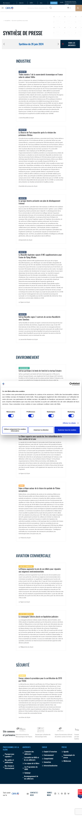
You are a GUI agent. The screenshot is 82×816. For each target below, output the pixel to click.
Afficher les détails (69, 423)
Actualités (7, 20)
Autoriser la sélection (41, 430)
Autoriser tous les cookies (67, 430)
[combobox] (7, 4)
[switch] (31, 415)
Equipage (54, 3)
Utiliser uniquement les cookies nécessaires (15, 430)
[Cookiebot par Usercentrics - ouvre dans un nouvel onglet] (71, 384)
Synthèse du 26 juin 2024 (31, 44)
